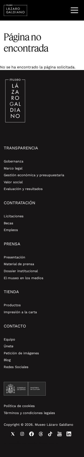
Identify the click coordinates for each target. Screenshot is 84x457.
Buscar (62, 10)
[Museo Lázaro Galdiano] (15, 10)
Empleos (11, 230)
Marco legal (13, 168)
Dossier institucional (21, 271)
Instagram (22, 434)
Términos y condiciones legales (29, 413)
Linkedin (68, 434)
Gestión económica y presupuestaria (34, 175)
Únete (8, 346)
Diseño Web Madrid (43, 443)
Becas (8, 223)
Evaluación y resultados (23, 189)
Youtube (59, 434)
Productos (12, 305)
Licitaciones (14, 216)
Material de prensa (19, 264)
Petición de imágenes (21, 353)
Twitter (12, 434)
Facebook (31, 434)
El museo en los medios (23, 278)
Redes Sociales (16, 367)
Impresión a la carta (20, 312)
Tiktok (50, 434)
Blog (7, 360)
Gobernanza (13, 161)
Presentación (14, 257)
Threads (40, 434)
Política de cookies (19, 406)
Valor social (13, 182)
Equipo (9, 339)
